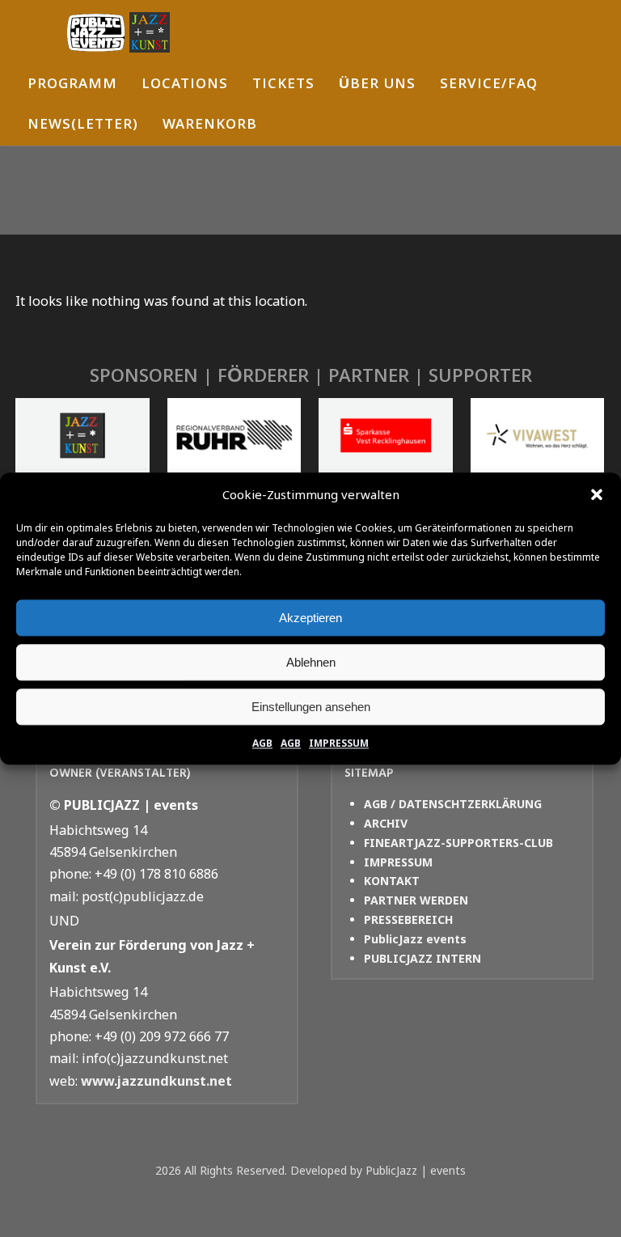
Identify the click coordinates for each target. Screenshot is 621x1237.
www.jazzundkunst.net (156, 1081)
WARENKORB (210, 126)
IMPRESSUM (339, 743)
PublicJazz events (415, 939)
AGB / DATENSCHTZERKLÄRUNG (453, 803)
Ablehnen (311, 662)
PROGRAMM (72, 85)
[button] (597, 495)
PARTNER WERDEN (416, 900)
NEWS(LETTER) (82, 126)
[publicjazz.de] (118, 32)
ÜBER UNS (377, 85)
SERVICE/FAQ (489, 85)
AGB (262, 743)
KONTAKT (392, 880)
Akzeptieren (310, 618)
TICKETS (283, 85)
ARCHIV (386, 823)
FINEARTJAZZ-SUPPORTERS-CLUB (458, 842)
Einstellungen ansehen (310, 707)
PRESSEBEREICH (408, 919)
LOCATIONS (185, 85)
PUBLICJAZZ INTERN (422, 958)
